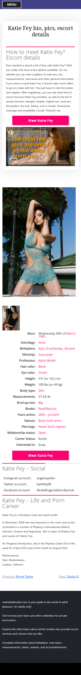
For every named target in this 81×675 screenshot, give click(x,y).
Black (42, 366)
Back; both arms (49, 421)
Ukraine (69, 348)
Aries (42, 342)
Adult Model (47, 360)
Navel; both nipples (52, 427)
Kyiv (41, 348)
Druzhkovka (54, 348)
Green (42, 372)
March (71, 333)
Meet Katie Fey (40, 120)
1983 (41, 336)
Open (42, 433)
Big (40, 403)
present (53, 415)
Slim (41, 391)
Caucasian (45, 354)
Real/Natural (47, 409)
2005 (41, 415)
